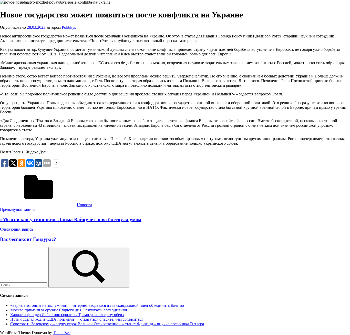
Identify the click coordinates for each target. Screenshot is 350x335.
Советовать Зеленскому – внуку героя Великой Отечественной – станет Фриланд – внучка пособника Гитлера (107, 324)
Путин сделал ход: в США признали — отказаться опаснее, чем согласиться (76, 319)
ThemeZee (61, 332)
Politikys (69, 27)
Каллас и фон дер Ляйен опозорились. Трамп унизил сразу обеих (67, 314)
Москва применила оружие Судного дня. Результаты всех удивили (68, 310)
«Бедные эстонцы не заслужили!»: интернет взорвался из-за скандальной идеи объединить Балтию (97, 305)
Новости (84, 205)
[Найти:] (24, 285)
